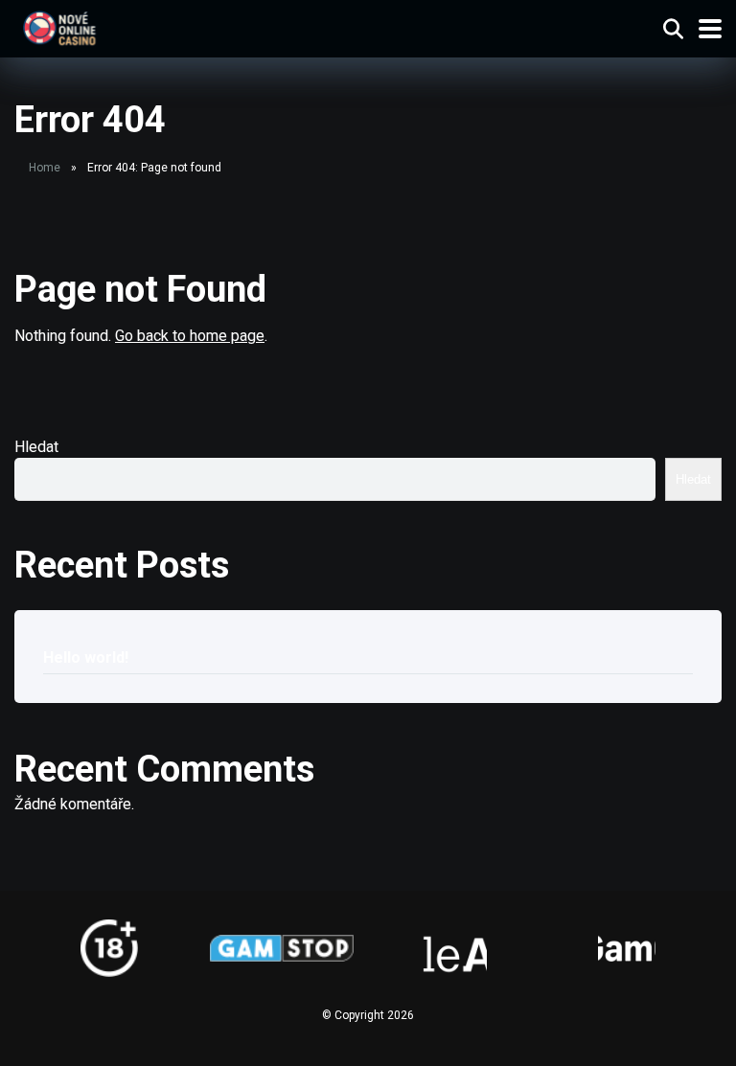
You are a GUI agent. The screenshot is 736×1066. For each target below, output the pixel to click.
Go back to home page (189, 336)
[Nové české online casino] (59, 26)
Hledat (36, 447)
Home (44, 167)
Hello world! (85, 657)
